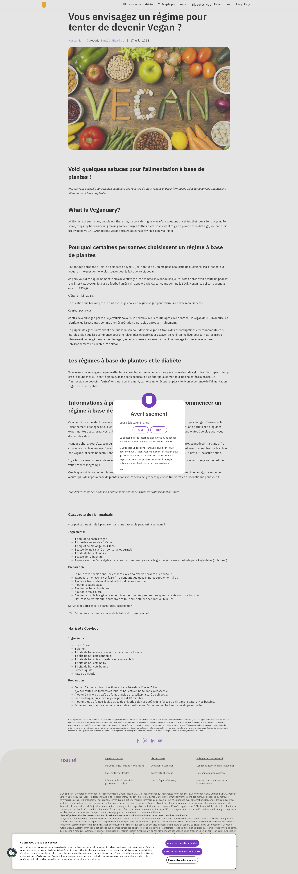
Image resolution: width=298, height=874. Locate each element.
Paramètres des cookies (182, 860)
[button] (12, 853)
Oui (140, 429)
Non (158, 429)
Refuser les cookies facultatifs (182, 851)
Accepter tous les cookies (182, 843)
